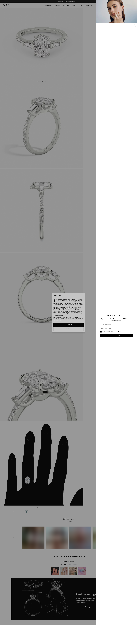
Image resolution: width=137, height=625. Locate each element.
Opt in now (116, 335)
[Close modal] (68, 312)
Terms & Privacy (117, 331)
